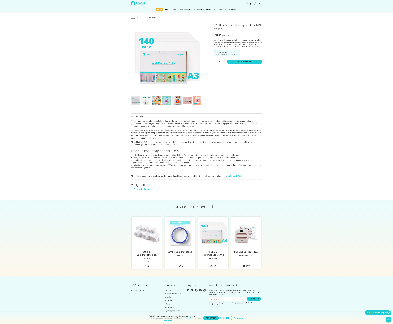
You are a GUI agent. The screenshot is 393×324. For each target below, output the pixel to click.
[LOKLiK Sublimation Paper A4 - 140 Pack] (213, 233)
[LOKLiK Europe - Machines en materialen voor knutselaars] (138, 3)
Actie (159, 9)
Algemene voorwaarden (172, 293)
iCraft (167, 10)
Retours (167, 304)
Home (133, 18)
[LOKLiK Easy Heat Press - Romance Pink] (246, 233)
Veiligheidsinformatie (143, 189)
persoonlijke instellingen (190, 318)
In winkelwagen (245, 61)
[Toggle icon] (246, 4)
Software (232, 10)
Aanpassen (238, 318)
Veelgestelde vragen (138, 290)
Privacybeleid (168, 297)
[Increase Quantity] (222, 61)
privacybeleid (239, 303)
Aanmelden (254, 299)
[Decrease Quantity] (216, 61)
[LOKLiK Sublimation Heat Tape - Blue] (180, 233)
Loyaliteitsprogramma (172, 311)
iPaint (174, 10)
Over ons (167, 290)
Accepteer (211, 318)
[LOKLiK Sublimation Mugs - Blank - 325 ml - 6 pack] (147, 233)
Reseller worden (169, 307)
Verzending (168, 300)
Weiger (226, 318)
